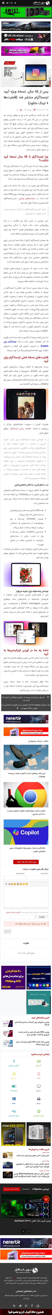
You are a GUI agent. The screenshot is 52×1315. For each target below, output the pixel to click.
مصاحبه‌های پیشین (27, 198)
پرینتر (38, 1103)
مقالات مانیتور (45, 1161)
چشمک (26, 884)
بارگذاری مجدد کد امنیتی (13, 912)
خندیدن (12, 884)
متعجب (18, 884)
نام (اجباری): (44, 874)
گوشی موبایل (14, 1065)
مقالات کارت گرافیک (44, 1171)
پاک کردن (9, 884)
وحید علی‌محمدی (42, 109)
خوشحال (15, 884)
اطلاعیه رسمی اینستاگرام (20, 428)
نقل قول (6, 884)
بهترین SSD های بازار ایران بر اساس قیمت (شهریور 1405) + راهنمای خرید (33, 1033)
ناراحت (23, 884)
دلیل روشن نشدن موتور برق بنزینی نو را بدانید (32, 1155)
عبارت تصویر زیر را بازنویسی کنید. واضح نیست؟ (27, 912)
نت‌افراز (14, 1277)
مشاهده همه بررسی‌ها (11, 1189)
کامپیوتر (38, 1065)
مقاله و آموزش (45, 1153)
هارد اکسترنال (14, 1115)
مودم (13, 1103)
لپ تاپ (13, 1078)
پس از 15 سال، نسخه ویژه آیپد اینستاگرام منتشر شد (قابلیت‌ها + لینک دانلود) (26, 97)
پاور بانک (13, 1090)
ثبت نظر (7, 931)
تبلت (38, 1078)
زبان (20, 884)
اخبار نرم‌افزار (9, 62)
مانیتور (38, 1090)
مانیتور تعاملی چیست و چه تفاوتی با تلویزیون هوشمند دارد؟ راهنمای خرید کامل (32, 1165)
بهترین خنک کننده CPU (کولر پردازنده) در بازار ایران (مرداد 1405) (32, 1043)
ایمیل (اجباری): (20, 874)
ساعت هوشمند (38, 1115)
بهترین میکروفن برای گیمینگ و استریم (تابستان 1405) (32, 1023)
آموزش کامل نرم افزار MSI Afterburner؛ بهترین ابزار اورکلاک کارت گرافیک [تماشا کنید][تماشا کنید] (31, 1175)
